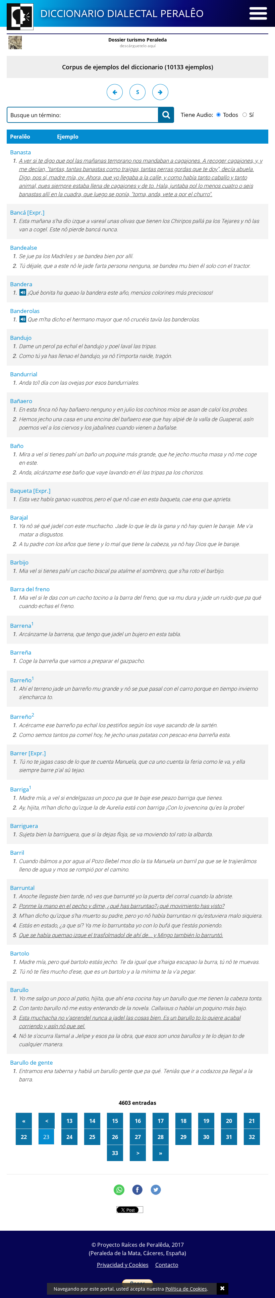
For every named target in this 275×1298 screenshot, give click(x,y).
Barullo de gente (31, 1062)
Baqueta (30, 490)
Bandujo (21, 337)
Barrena (22, 625)
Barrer (28, 753)
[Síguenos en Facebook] (137, 1190)
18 (183, 1121)
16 (138, 1121)
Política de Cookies (186, 1289)
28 (161, 1137)
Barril (17, 852)
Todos (230, 115)
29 (183, 1137)
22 (24, 1137)
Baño (16, 446)
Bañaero (21, 401)
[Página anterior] (115, 92)
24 (69, 1137)
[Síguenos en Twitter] (156, 1190)
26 (115, 1137)
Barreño (22, 680)
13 (69, 1121)
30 (206, 1137)
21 (252, 1121)
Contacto (166, 1265)
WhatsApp (119, 1190)
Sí (251, 115)
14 (92, 1121)
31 (229, 1137)
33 (115, 1153)
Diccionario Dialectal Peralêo (122, 13)
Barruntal (22, 888)
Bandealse (23, 247)
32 (252, 1137)
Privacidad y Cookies (123, 1265)
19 (206, 1121)
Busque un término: (35, 115)
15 (115, 1121)
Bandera (21, 284)
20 (229, 1121)
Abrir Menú (258, 13)
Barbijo (19, 562)
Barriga (21, 789)
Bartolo (19, 953)
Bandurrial (23, 374)
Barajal (19, 517)
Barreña (20, 652)
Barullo (19, 990)
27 (138, 1137)
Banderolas (25, 311)
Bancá (27, 212)
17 (161, 1121)
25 (92, 1137)
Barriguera (24, 826)
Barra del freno (30, 589)
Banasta (20, 152)
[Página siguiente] (160, 92)
